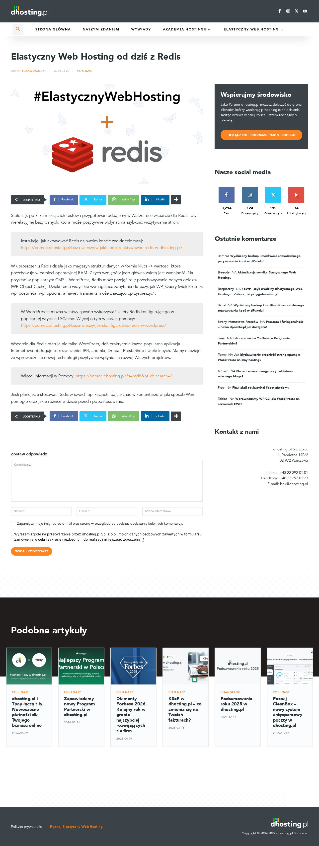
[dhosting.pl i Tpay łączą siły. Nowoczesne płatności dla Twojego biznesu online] (29, 666)
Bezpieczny (226, 289)
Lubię (227, 189)
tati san (223, 371)
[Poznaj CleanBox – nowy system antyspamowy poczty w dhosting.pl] (290, 666)
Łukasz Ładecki (33, 71)
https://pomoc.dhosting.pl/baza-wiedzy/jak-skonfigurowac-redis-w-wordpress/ (93, 325)
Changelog (230, 692)
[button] (17, 29)
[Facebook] (280, 11)
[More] (176, 200)
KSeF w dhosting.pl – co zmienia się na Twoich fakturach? (185, 709)
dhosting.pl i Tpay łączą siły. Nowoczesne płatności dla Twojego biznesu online (27, 712)
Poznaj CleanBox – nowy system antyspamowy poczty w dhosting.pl (287, 712)
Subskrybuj (296, 189)
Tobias (222, 399)
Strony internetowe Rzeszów (238, 322)
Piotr (221, 387)
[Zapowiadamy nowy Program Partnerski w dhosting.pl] (81, 666)
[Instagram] (288, 11)
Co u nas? (84, 71)
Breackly (224, 272)
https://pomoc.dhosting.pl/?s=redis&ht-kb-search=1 (124, 376)
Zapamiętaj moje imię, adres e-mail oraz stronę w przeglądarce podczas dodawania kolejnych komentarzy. (100, 523)
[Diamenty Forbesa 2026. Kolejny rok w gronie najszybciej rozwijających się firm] (133, 666)
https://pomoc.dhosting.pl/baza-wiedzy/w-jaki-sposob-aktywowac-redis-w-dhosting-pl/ (101, 248)
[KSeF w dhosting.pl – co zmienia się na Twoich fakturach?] (185, 666)
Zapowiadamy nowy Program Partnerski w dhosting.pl (79, 707)
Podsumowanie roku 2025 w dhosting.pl (236, 704)
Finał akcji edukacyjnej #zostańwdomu (260, 387)
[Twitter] (297, 11)
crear (221, 338)
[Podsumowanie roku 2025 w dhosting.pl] (237, 666)
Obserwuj (249, 189)
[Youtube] (305, 11)
